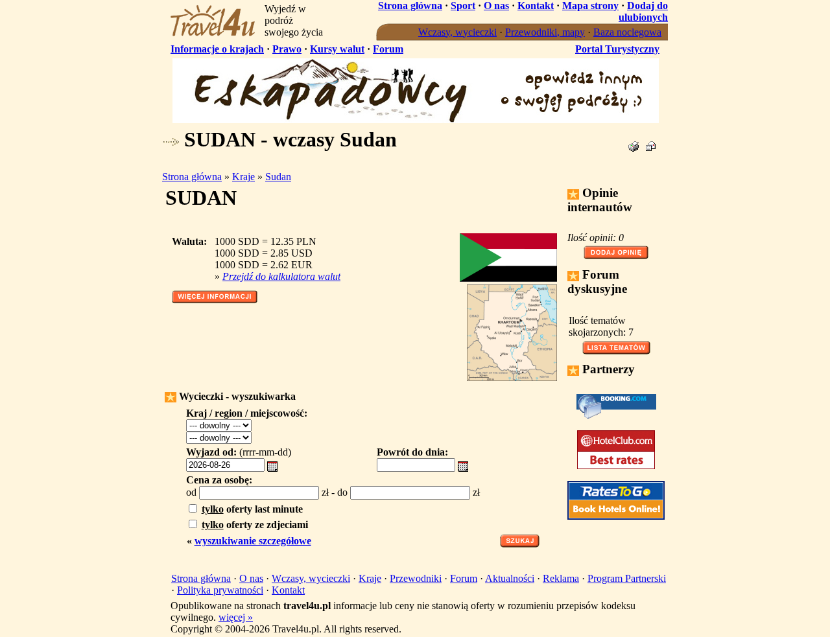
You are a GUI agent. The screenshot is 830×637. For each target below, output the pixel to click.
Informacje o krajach (217, 48)
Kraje (243, 176)
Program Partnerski (626, 578)
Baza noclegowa (627, 32)
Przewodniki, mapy (545, 32)
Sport (463, 5)
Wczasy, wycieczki (457, 32)
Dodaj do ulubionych (643, 11)
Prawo (287, 48)
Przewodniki (416, 578)
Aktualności (509, 578)
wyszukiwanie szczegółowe (253, 540)
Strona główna (410, 5)
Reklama (561, 578)
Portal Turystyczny (617, 48)
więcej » (236, 617)
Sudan (278, 176)
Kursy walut (337, 48)
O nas (496, 5)
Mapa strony (590, 5)
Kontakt (535, 5)
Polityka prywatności (220, 590)
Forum (388, 48)
